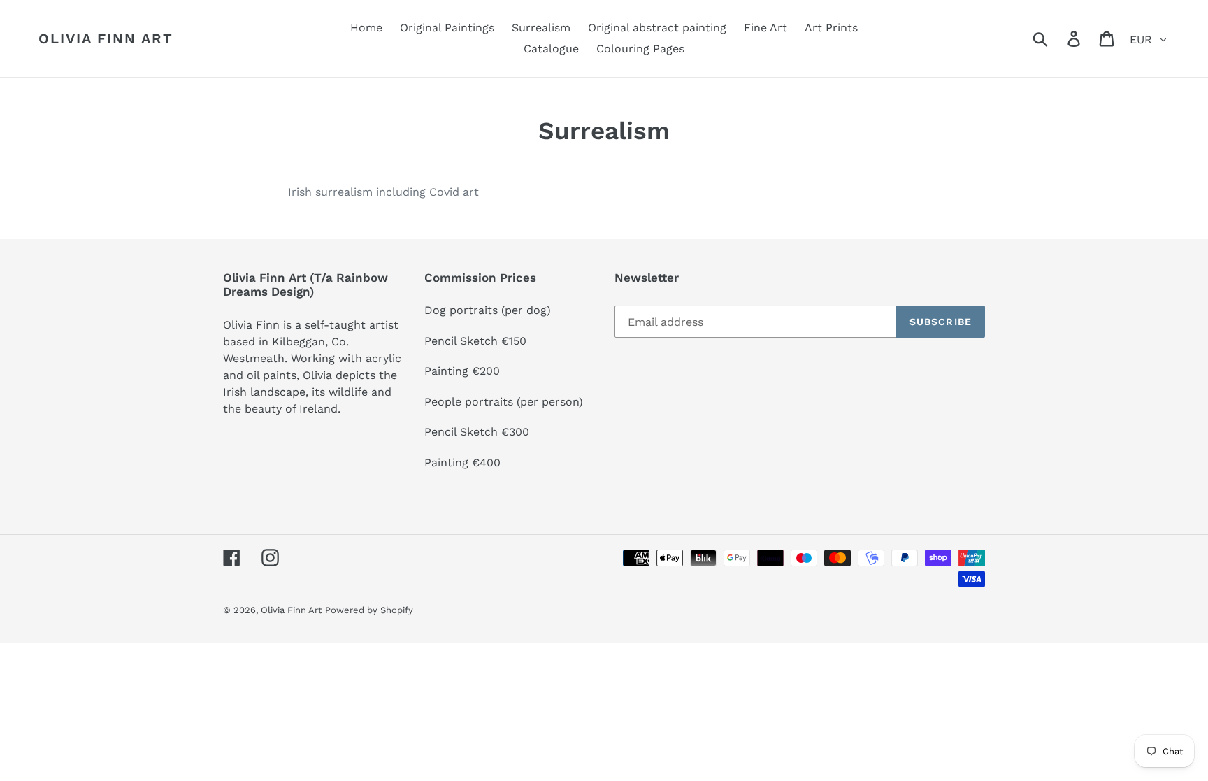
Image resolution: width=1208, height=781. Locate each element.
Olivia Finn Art (105, 38)
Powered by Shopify (369, 610)
